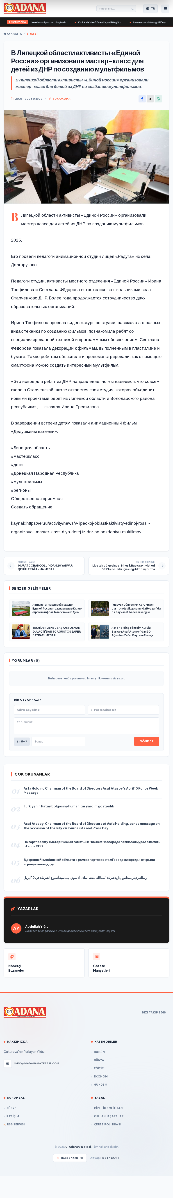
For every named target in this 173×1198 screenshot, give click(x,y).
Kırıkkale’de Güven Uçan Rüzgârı (88, 22)
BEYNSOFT (111, 1158)
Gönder (147, 741)
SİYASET (32, 33)
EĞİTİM (99, 1068)
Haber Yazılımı (72, 1158)
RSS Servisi (16, 1124)
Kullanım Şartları (109, 1116)
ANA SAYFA (14, 33)
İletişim (13, 1116)
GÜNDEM (100, 1084)
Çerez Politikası (107, 1124)
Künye (12, 1108)
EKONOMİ (101, 1076)
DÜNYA (99, 1060)
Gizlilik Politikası (108, 1108)
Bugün (99, 1052)
